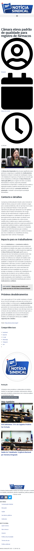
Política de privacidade (7, 536)
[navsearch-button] (0, 18)
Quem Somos (5, 525)
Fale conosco (5, 529)
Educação (4, 508)
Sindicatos (4, 519)
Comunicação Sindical (7, 504)
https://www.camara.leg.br (11, 323)
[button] (17, 16)
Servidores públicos (7, 515)
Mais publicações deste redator (10, 397)
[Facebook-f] (2, 497)
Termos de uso (5, 540)
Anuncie (4, 533)
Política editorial (6, 544)
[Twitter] (10, 497)
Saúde (3, 511)
